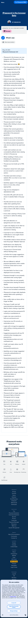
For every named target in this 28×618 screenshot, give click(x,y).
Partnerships (14, 553)
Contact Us (14, 538)
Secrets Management (14, 527)
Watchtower (14, 502)
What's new (10, 38)
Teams (14, 495)
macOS (14, 574)
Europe (14, 543)
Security (14, 516)
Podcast (14, 563)
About (13, 552)
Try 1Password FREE (20, 2)
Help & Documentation (14, 534)
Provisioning (23, 472)
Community (14, 536)
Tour (14, 511)
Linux (11, 472)
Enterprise (14, 500)
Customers (14, 520)
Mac (4, 464)
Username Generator (14, 515)
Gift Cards (14, 559)
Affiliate (14, 555)
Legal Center (14, 567)
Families (14, 493)
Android (23, 464)
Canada (14, 545)
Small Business (14, 499)
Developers (14, 504)
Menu (2, 2)
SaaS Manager (4, 480)
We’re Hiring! (14, 561)
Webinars (14, 526)
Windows (17, 464)
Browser (8, 31)
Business (14, 497)
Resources (14, 524)
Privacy (14, 518)
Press (14, 557)
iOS (11, 464)
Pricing (14, 491)
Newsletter (14, 565)
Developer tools (17, 472)
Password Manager (14, 522)
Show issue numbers (9, 42)
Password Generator (14, 513)
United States (14, 546)
